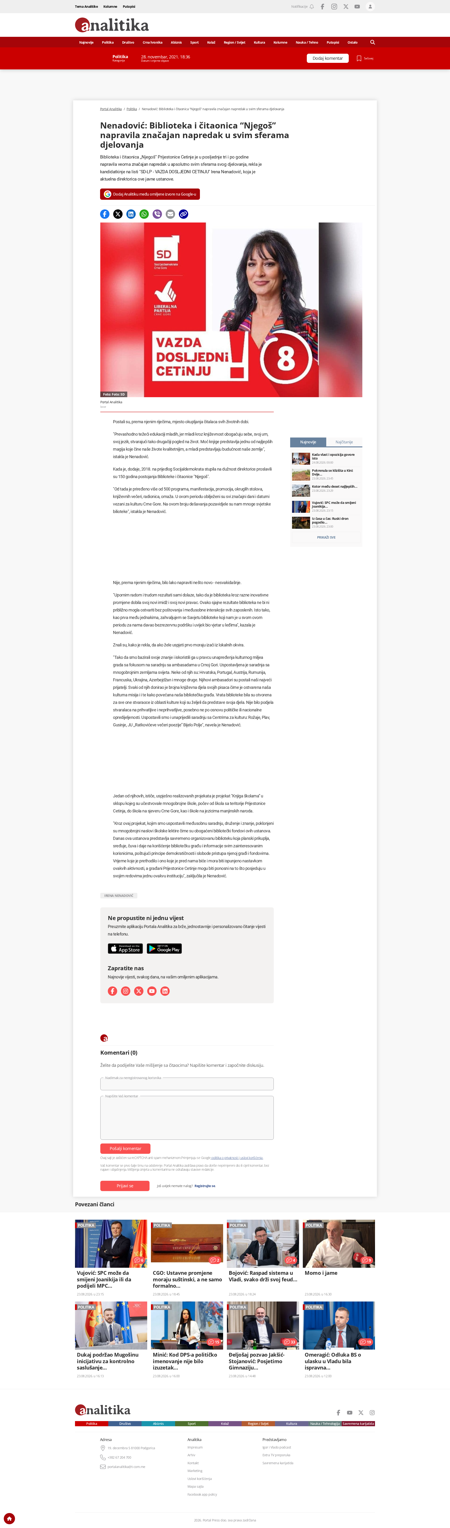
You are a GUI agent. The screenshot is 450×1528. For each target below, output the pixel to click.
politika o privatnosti (225, 1157)
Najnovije (86, 42)
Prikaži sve (326, 537)
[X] (138, 991)
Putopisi (129, 6)
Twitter (346, 6)
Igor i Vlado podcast (276, 1447)
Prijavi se (125, 1185)
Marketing (195, 1471)
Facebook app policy (202, 1494)
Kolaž (211, 42)
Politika (107, 42)
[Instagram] (125, 991)
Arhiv (191, 1455)
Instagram (334, 6)
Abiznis (176, 42)
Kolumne (110, 6)
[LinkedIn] (165, 991)
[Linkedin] (131, 214)
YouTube (357, 6)
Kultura (259, 42)
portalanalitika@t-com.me (126, 1467)
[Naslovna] (9, 1518)
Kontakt (193, 1463)
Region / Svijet (234, 42)
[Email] (170, 214)
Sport (194, 42)
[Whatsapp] (144, 214)
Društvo (128, 42)
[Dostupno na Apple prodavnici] (125, 948)
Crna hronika (152, 42)
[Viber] (157, 214)
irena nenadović (118, 895)
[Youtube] (152, 991)
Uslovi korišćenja (200, 1479)
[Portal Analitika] (112, 25)
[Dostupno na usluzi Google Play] (164, 948)
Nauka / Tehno (307, 42)
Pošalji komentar (125, 1148)
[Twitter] (118, 214)
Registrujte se (205, 1186)
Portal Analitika (111, 109)
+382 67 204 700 (119, 1457)
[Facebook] (104, 214)
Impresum (195, 1447)
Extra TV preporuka (276, 1455)
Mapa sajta (196, 1486)
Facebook (322, 6)
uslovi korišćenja (251, 1157)
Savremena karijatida (358, 1424)
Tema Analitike (86, 6)
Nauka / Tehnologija (325, 1424)
